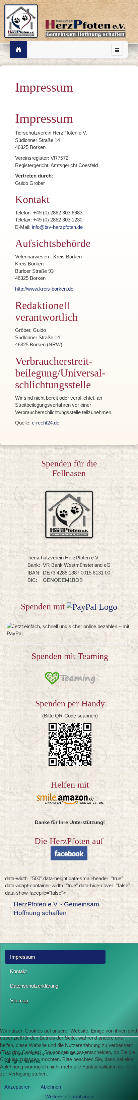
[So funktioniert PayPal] (92, 606)
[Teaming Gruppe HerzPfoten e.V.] (70, 678)
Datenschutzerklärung (34, 986)
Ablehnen (51, 1087)
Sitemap (19, 1000)
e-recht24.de (45, 423)
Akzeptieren (17, 1087)
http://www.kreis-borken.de (44, 289)
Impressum (22, 957)
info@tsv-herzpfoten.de (57, 227)
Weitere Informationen (69, 1096)
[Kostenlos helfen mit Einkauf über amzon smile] (70, 798)
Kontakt (18, 971)
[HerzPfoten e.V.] (69, 23)
